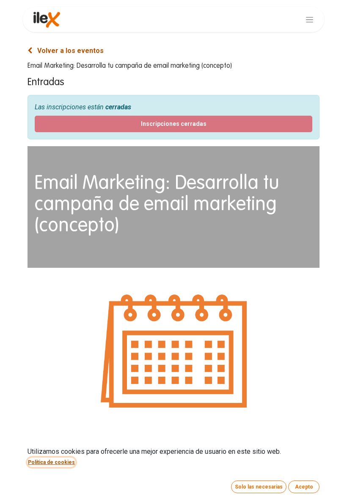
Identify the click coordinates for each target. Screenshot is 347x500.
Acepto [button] (304, 487)
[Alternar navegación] (309, 19)
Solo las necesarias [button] (259, 487)
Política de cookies (51, 462)
